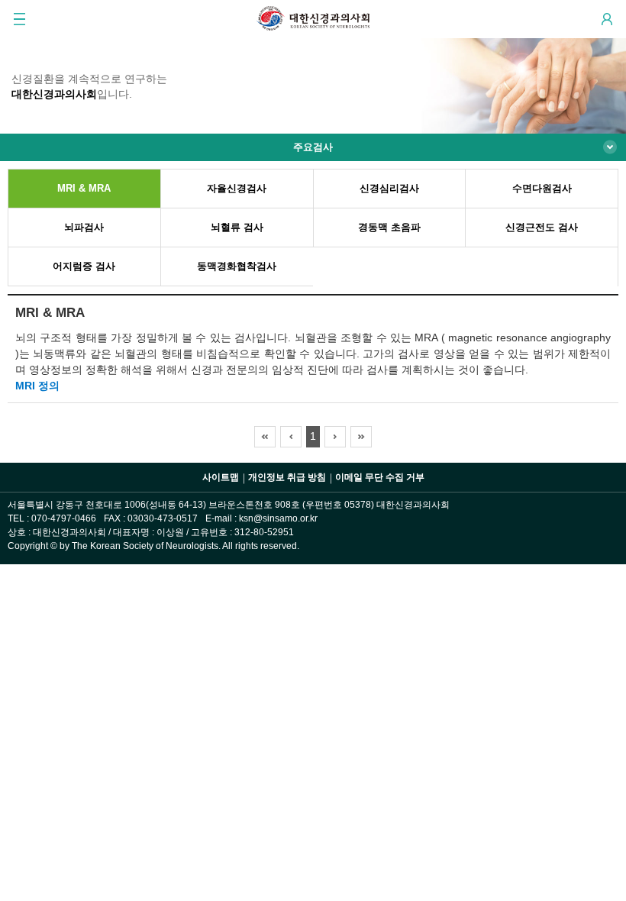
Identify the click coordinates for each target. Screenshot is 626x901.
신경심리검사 (389, 188)
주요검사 (313, 147)
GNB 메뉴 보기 (19, 19)
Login (607, 19)
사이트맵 (220, 477)
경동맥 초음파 (389, 227)
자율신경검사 (236, 188)
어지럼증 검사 (84, 266)
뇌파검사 (84, 227)
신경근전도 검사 (541, 227)
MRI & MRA (84, 188)
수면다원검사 (542, 188)
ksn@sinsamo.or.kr (278, 518)
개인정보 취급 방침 (287, 477)
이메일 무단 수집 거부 (379, 477)
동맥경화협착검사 (236, 266)
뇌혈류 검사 (237, 227)
